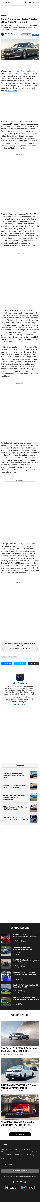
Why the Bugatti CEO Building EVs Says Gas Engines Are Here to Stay (26, 998)
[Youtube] (22, 1182)
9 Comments (35, 34)
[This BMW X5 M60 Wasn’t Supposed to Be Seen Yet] (6, 947)
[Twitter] (18, 704)
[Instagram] (21, 704)
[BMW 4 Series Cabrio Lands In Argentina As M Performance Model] (33, 816)
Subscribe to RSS (6, 1154)
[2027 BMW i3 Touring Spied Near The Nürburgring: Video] (33, 783)
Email (34, 663)
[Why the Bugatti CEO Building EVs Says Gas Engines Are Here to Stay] (6, 997)
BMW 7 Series (11, 90)
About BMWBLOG (6, 1149)
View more (19, 1134)
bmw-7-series (13, 657)
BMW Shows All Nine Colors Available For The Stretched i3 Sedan (13, 775)
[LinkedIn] (25, 704)
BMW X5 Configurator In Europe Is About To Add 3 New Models (26, 961)
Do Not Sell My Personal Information (33, 1155)
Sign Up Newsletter (32, 1152)
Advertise (4, 1152)
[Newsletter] (30, 2)
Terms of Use (18, 1152)
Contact (29, 1149)
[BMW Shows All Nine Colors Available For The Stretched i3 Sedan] (33, 772)
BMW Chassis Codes (20, 1149)
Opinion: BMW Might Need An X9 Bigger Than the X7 (25, 986)
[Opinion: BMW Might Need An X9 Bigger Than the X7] (6, 985)
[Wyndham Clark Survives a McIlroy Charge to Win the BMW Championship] (33, 794)
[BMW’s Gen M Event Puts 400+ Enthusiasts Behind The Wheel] (6, 972)
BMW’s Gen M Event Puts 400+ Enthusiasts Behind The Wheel (25, 973)
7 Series (4, 15)
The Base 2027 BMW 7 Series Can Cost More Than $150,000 (19, 1049)
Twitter (20, 663)
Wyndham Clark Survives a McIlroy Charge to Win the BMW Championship (15, 797)
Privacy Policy (18, 1154)
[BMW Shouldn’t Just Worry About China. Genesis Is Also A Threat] (6, 935)
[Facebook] (15, 704)
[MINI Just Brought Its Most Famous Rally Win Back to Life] (33, 805)
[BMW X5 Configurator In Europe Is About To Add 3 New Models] (6, 960)
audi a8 (4, 657)
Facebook (7, 663)
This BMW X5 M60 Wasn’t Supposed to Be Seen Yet (23, 948)
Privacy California (6, 1158)
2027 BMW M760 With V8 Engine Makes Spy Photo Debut (19, 1086)
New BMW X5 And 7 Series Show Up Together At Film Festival (19, 1123)
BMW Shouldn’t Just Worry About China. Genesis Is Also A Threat (25, 936)
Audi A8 (19, 71)
